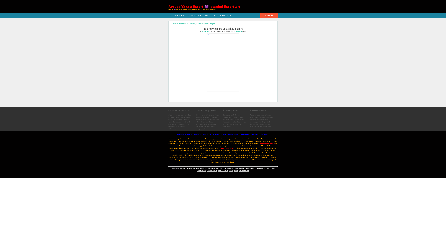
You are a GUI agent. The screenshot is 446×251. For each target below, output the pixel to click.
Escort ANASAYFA (177, 16)
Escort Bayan (206, 31)
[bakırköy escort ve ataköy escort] (223, 62)
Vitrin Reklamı (225, 16)
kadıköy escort (233, 171)
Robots (189, 168)
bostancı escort (212, 171)
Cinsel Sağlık (210, 16)
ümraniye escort (251, 168)
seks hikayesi (271, 168)
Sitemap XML (175, 168)
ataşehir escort (239, 168)
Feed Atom (203, 168)
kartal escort (261, 168)
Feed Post (219, 168)
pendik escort (201, 171)
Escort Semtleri (194, 16)
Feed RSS (196, 168)
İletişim (269, 16)
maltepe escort (229, 168)
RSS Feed (183, 168)
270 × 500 (238, 31)
